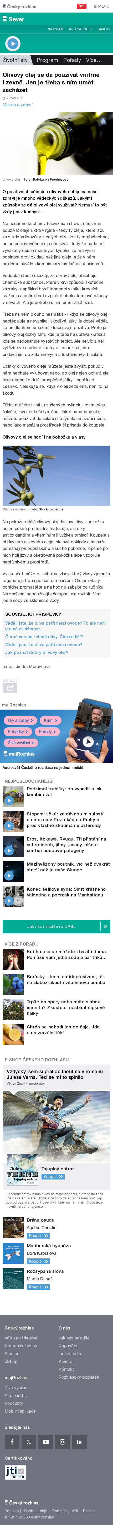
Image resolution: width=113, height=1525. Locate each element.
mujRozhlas (14, 705)
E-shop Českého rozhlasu (37, 1059)
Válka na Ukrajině (21, 1338)
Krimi (48, 720)
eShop (11, 1361)
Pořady (72, 60)
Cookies (11, 1511)
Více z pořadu (22, 944)
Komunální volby (21, 1345)
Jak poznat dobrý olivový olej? (36, 652)
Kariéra (65, 1361)
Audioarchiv (80, 29)
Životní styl (16, 60)
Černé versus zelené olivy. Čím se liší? (44, 636)
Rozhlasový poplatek (79, 1377)
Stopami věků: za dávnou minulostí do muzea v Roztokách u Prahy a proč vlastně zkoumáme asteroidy (65, 819)
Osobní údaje (35, 1511)
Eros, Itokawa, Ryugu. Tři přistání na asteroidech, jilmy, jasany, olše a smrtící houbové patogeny (66, 844)
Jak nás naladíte (74, 1338)
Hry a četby (18, 720)
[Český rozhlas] (19, 6)
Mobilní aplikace (20, 1411)
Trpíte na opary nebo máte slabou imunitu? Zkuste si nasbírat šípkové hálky (66, 1007)
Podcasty (14, 1403)
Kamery (103, 29)
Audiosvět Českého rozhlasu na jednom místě (43, 768)
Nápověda (69, 1345)
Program (55, 29)
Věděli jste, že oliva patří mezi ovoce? (44, 644)
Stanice (12, 1353)
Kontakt (66, 1369)
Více (94, 60)
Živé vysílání (19, 742)
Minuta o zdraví (17, 104)
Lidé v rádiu (70, 1353)
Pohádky (16, 731)
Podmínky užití (65, 1511)
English (89, 1511)
